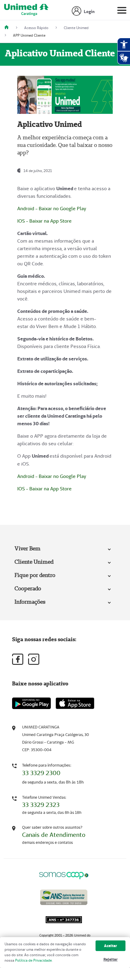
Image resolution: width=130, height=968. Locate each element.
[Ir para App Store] (75, 703)
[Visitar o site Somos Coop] (63, 874)
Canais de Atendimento (53, 835)
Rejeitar (110, 959)
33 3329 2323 (41, 805)
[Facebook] (17, 659)
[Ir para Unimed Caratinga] (26, 11)
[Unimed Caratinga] (8, 27)
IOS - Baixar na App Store (44, 221)
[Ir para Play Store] (31, 703)
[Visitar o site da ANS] (63, 896)
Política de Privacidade (33, 960)
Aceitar (110, 945)
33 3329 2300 (41, 773)
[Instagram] (33, 659)
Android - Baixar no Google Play (51, 208)
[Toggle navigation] (121, 11)
